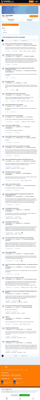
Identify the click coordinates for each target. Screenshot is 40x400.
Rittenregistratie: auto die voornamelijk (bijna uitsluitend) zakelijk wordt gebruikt (21, 291)
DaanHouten (19, 94)
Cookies (22, 369)
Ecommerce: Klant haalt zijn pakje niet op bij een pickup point (18, 305)
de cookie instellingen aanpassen (7, 391)
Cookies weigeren (14, 395)
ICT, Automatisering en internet (30, 279)
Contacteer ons (17, 369)
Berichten (5, 32)
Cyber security (30, 116)
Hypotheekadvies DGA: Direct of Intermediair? (15, 93)
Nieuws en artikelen (30, 196)
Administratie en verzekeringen (30, 161)
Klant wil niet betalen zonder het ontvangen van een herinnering (19, 237)
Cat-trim (18, 293)
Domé (18, 307)
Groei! (25, 82)
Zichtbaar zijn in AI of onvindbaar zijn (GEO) (14, 277)
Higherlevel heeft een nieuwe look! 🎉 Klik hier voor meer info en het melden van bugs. (18, 4)
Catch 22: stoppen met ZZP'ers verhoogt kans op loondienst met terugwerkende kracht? (19, 194)
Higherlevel (19, 56)
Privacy (2, 369)
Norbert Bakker (19, 196)
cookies (7, 390)
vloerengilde (8, 45)
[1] (35, 1)
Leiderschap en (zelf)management (30, 45)
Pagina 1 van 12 (24, 40)
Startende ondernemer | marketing (13, 172)
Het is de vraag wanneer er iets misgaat (14, 115)
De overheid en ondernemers (29, 185)
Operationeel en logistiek (29, 56)
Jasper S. (18, 161)
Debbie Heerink (19, 137)
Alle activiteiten (6, 24)
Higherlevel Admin (20, 116)
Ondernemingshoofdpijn (10, 252)
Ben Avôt (18, 45)
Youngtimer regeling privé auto (12, 327)
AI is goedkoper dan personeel (12, 208)
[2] (37, 1)
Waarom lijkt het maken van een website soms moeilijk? (17, 136)
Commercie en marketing (31, 137)
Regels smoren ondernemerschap (12, 184)
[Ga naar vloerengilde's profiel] (3, 44)
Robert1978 (19, 70)
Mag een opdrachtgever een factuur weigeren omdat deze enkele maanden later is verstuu (19, 68)
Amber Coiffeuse (20, 329)
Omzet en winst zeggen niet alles (12, 125)
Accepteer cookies (25, 395)
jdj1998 (18, 173)
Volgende (15, 40)
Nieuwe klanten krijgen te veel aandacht (14, 104)
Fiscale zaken (26, 293)
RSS (26, 370)
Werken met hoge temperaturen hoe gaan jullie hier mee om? (18, 43)
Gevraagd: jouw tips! (9, 81)
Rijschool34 (19, 318)
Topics (4, 30)
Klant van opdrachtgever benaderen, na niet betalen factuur (18, 159)
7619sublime (19, 266)
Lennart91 (18, 253)
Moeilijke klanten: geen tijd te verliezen (14, 54)
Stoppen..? (7, 316)
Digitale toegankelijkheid (9, 369)
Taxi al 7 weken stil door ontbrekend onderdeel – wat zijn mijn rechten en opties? (21, 265)
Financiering (27, 94)
